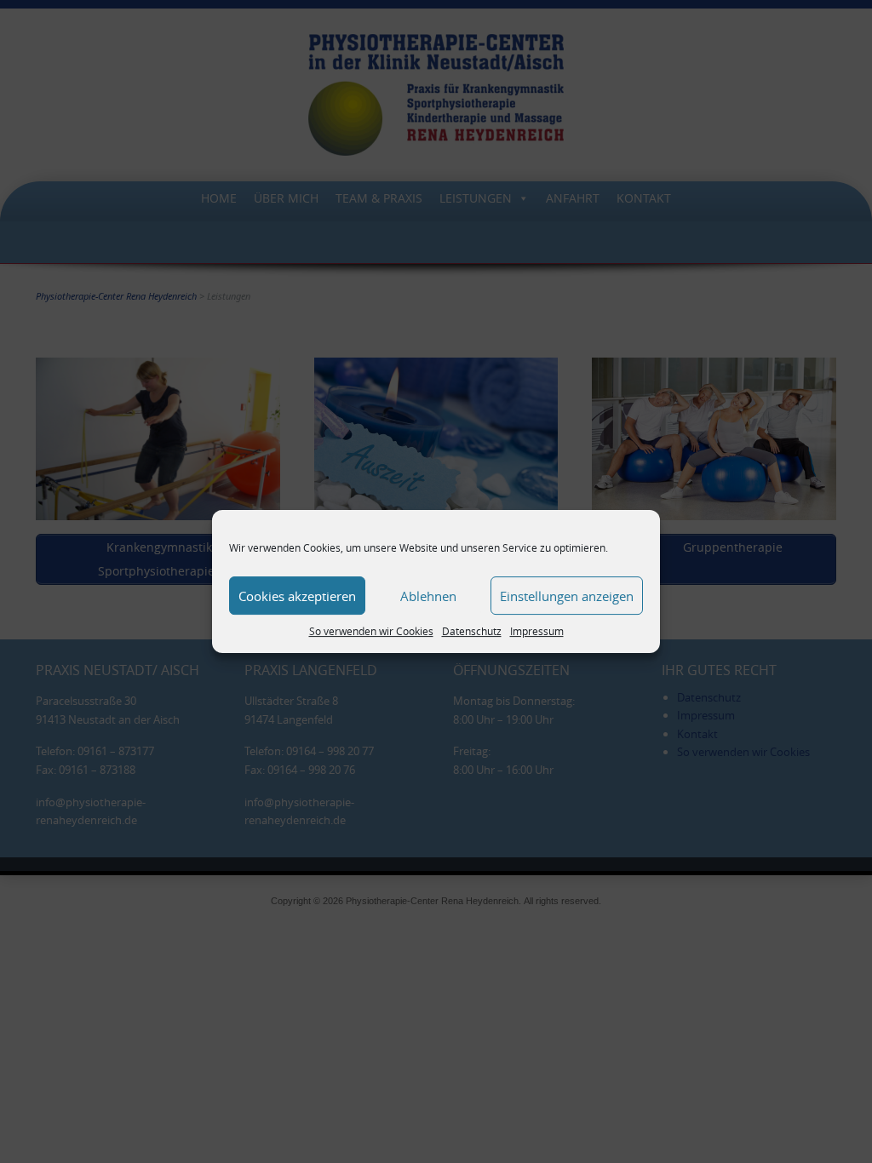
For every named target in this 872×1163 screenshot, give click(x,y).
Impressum (537, 631)
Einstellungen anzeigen (567, 595)
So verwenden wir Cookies (371, 631)
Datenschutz (472, 631)
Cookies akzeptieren (297, 595)
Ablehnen (428, 595)
